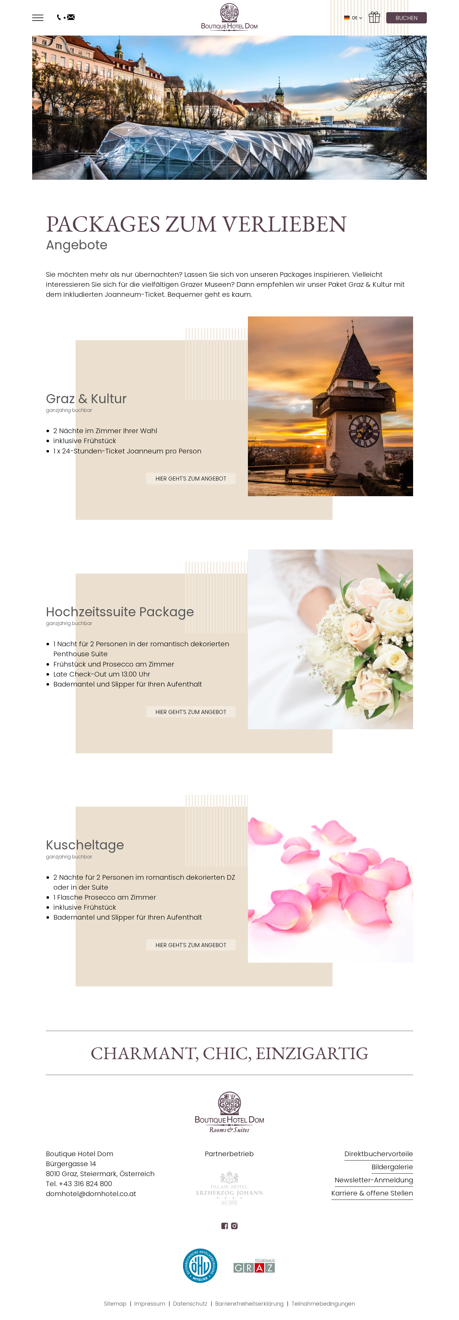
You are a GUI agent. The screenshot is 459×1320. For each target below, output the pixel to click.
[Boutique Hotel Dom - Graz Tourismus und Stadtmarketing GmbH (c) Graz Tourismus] (254, 1266)
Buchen (406, 18)
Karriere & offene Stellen (372, 1193)
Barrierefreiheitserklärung (249, 1304)
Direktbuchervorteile (378, 1154)
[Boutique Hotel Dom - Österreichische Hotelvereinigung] (200, 1266)
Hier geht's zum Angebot (190, 478)
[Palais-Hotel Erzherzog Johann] (229, 1203)
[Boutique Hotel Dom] (229, 17)
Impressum (149, 1304)
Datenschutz (190, 1304)
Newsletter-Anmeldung (374, 1180)
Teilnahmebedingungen (323, 1304)
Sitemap (115, 1304)
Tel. (79, 1184)
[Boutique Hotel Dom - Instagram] (234, 1227)
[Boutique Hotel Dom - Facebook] (224, 1227)
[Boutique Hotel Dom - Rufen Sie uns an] (59, 18)
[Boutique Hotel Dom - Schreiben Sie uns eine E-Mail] (71, 18)
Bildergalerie (392, 1167)
